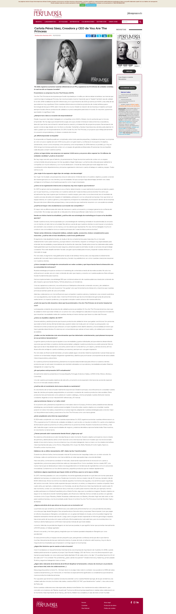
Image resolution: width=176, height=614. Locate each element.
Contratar (84, 605)
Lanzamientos (50, 22)
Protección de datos (110, 605)
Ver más (129, 71)
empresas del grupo (124, 121)
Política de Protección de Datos (130, 106)
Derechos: (129, 122)
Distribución (101, 22)
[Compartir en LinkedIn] (104, 35)
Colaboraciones (88, 22)
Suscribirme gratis (127, 88)
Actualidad (63, 22)
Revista (38, 22)
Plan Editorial (85, 608)
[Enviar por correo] (88, 35)
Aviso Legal (134, 104)
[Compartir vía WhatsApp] (109, 35)
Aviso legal (107, 602)
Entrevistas (74, 22)
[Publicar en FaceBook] (93, 35)
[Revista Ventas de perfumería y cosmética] (131, 602)
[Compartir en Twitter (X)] (99, 35)
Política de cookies (109, 608)
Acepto (82, 5)
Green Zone (113, 22)
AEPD (121, 132)
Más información (91, 5)
